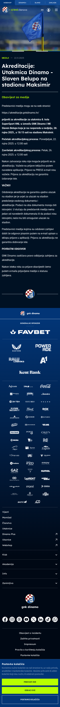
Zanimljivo (7, 583)
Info (4, 573)
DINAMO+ (22, 3)
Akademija (8, 564)
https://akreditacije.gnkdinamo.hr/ (20, 112)
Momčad (6, 517)
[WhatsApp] (55, 619)
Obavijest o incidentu (30, 633)
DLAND (37, 3)
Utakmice (7, 528)
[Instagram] (12, 619)
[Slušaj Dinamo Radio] (42, 9)
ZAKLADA (52, 3)
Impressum (30, 644)
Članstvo (7, 523)
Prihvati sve (30, 682)
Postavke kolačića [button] (30, 655)
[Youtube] (26, 619)
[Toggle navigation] (56, 9)
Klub (4, 554)
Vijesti (5, 512)
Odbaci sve (30, 690)
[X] (33, 619)
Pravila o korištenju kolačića (30, 649)
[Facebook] (5, 619)
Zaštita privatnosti (30, 638)
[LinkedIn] (40, 619)
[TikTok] (48, 619)
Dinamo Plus (8, 534)
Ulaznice (6, 539)
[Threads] (19, 619)
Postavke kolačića (30, 700)
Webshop (7, 545)
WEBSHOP (7, 3)
